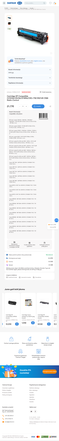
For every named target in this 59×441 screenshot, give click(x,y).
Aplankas (32, 397)
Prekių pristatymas (7, 394)
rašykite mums (37, 61)
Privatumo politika (7, 392)
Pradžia (6, 8)
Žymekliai (32, 394)
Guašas (32, 392)
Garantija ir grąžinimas (8, 388)
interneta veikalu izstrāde (21, 437)
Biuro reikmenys (24, 8)
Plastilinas (32, 399)
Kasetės (32, 8)
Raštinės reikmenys (34, 388)
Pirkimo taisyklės (6, 390)
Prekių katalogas (14, 8)
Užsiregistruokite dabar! (50, 371)
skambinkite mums (25, 61)
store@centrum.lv (9, 422)
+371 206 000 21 (9, 415)
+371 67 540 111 (9, 418)
